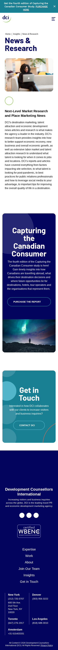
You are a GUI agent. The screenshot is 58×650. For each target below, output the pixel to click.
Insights (16, 34)
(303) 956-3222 (40, 598)
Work (29, 556)
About (29, 562)
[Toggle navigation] (53, 18)
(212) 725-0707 (16, 598)
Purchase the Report (27, 301)
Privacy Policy (47, 645)
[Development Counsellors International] (7, 18)
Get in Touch (29, 581)
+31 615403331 (16, 633)
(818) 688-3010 (40, 623)
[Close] (54, 6)
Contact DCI (27, 425)
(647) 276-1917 (16, 623)
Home (8, 34)
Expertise (29, 549)
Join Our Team (29, 568)
